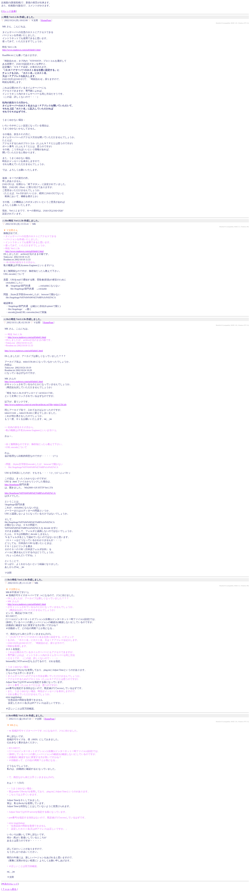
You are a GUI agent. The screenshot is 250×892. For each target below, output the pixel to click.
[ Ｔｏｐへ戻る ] (9, 889)
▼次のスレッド (10, 884)
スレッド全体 (9, 11)
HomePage (46, 20)
